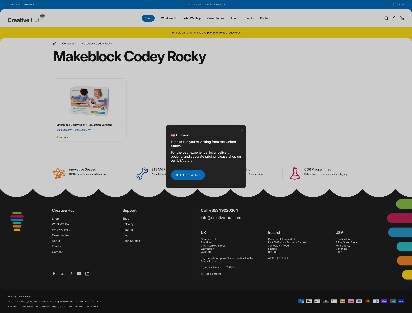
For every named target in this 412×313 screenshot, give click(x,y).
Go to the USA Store (188, 175)
